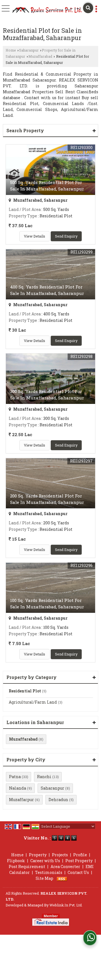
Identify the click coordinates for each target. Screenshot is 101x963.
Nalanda (17, 788)
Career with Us (45, 860)
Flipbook (16, 860)
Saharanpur (29, 50)
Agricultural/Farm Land (33, 702)
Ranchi (44, 776)
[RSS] (62, 878)
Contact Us (78, 872)
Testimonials (48, 872)
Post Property (79, 860)
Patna (15, 776)
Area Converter (65, 866)
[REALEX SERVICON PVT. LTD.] (47, 10)
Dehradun (58, 799)
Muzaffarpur (21, 799)
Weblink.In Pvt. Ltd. (65, 905)
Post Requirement (27, 866)
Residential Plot (25, 691)
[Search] (88, 8)
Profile (80, 854)
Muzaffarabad (40, 56)
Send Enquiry (66, 236)
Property (38, 854)
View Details (34, 236)
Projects (60, 854)
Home (11, 50)
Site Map (44, 878)
